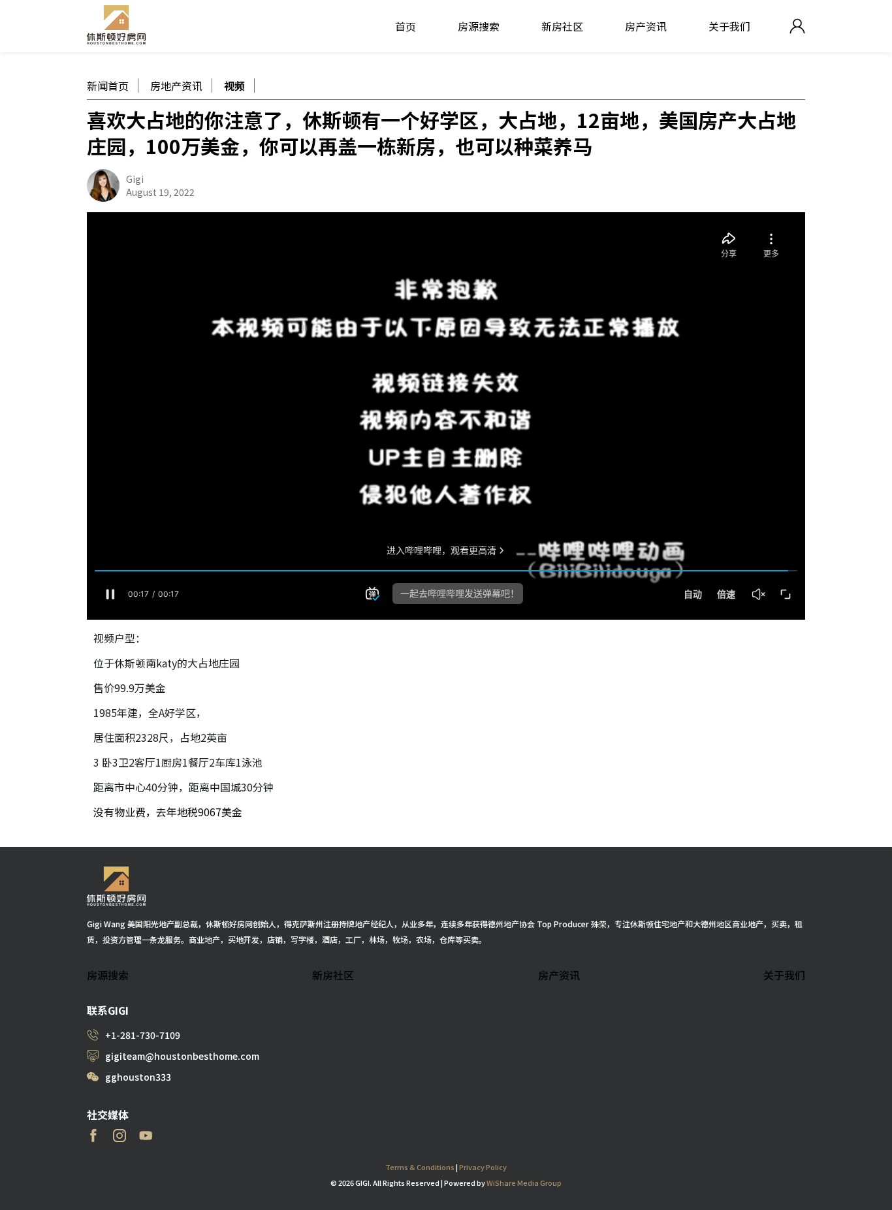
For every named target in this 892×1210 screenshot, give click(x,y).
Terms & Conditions (419, 1167)
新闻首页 (108, 85)
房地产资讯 (176, 85)
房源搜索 (479, 26)
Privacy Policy (483, 1167)
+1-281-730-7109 (142, 1035)
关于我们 (729, 26)
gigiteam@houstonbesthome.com (182, 1055)
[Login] (797, 26)
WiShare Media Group (524, 1182)
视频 (234, 85)
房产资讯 (646, 26)
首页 (405, 26)
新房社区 (562, 26)
